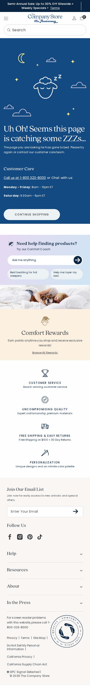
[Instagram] (20, 537)
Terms (55, 8)
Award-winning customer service (45, 387)
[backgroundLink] (40, 6)
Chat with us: (62, 178)
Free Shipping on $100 (33, 440)
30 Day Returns (61, 440)
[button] (74, 18)
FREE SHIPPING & (32, 436)
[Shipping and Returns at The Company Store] (45, 428)
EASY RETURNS (59, 436)
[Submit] (78, 260)
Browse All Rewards (45, 352)
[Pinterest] (30, 537)
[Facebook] (9, 537)
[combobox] (45, 29)
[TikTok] (40, 537)
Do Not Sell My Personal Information (23, 647)
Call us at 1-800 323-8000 (25, 177)
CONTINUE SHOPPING (32, 214)
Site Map (39, 638)
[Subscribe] (75, 511)
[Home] (45, 18)
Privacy (12, 638)
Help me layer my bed (65, 274)
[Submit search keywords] (9, 30)
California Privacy (19, 657)
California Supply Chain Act (27, 664)
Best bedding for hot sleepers (23, 274)
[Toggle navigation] (6, 18)
